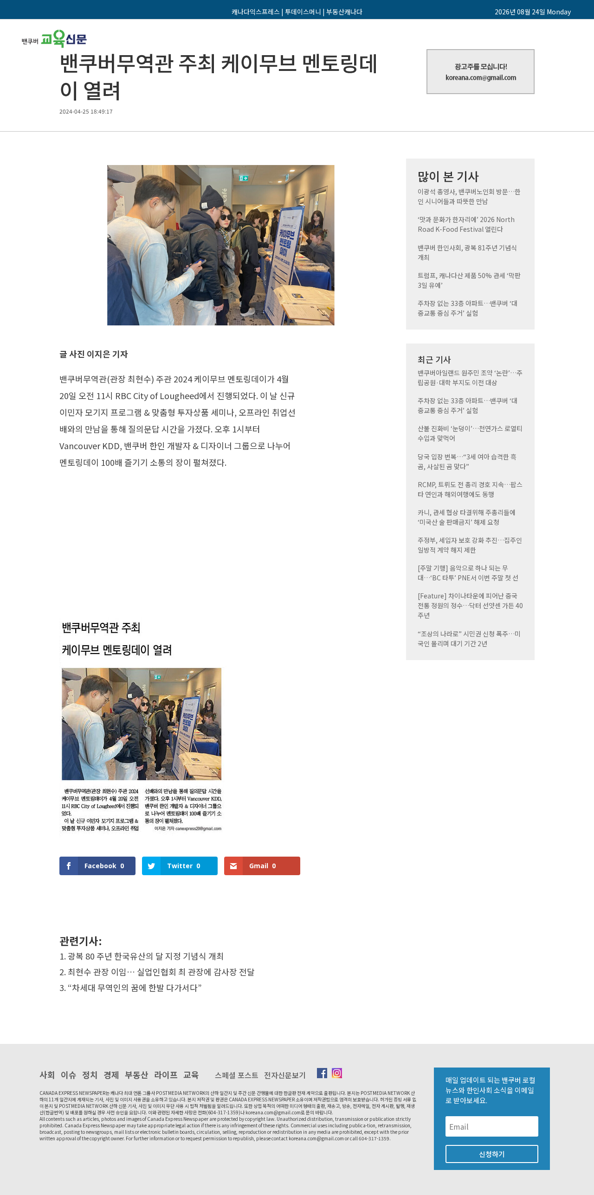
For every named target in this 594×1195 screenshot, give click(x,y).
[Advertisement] (179, 535)
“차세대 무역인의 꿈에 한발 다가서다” (135, 987)
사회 (47, 1074)
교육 (191, 1074)
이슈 (69, 1074)
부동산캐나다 (344, 11)
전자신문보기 (285, 1075)
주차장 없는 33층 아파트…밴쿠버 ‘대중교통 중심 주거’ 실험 (467, 308)
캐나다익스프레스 (256, 11)
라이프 (166, 1074)
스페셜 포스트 (236, 1075)
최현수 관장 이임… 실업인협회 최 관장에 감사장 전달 (161, 972)
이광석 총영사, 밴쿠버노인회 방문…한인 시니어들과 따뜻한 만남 (469, 196)
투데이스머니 (303, 11)
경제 (111, 1074)
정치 (90, 1074)
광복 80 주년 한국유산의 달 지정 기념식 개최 (146, 956)
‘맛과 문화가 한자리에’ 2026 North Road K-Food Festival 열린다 (466, 224)
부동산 (136, 1074)
